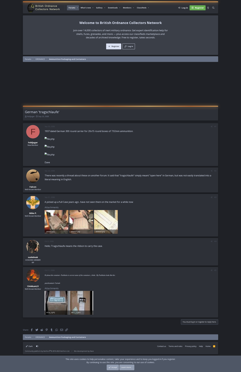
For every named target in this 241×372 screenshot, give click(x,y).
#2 (215, 171)
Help (201, 346)
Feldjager (31, 116)
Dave (92, 351)
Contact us (161, 346)
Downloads (113, 8)
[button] (77, 7)
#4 (215, 241)
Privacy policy (191, 346)
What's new (86, 8)
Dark (30, 346)
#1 (215, 126)
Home (208, 346)
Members (127, 8)
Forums (72, 8)
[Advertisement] (120, 84)
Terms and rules (175, 346)
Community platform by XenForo (47, 351)
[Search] (213, 7)
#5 (215, 270)
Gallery (99, 8)
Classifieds (141, 8)
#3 (215, 197)
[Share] (211, 126)
